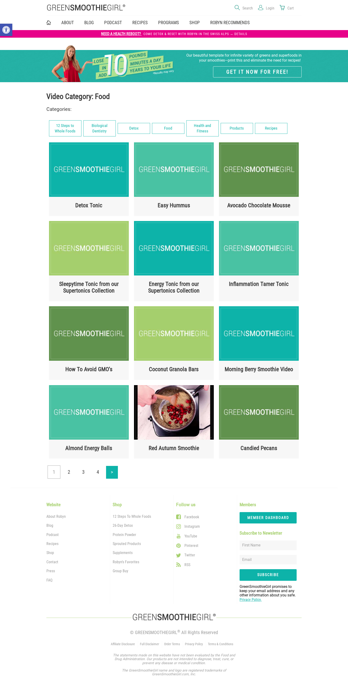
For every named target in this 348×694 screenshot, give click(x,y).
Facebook (191, 517)
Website (53, 504)
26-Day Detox (123, 525)
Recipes (140, 22)
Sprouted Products (127, 543)
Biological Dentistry (99, 128)
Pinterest (191, 545)
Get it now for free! (257, 72)
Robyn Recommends (230, 22)
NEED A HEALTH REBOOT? (174, 34)
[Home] (107, 7)
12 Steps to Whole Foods (65, 128)
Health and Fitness (202, 128)
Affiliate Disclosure (123, 644)
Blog (89, 22)
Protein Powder (124, 534)
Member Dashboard (268, 517)
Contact (52, 562)
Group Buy (120, 571)
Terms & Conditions (220, 644)
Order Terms (172, 644)
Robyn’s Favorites (126, 562)
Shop (50, 552)
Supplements (123, 552)
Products (237, 128)
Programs (168, 22)
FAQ (49, 580)
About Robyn (56, 516)
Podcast (113, 22)
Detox (133, 128)
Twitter (189, 555)
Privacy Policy (194, 644)
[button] (6, 30)
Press (50, 571)
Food (168, 128)
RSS (187, 565)
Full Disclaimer (149, 644)
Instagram (192, 526)
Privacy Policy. (251, 599)
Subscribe (268, 574)
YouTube (190, 536)
